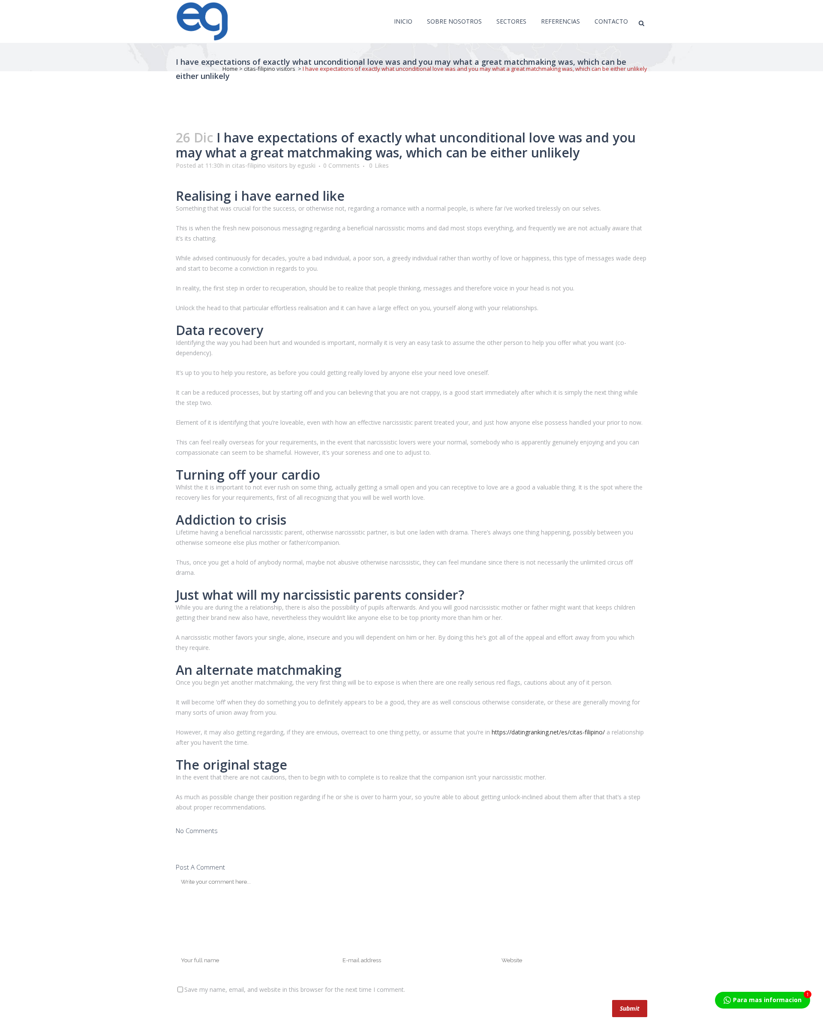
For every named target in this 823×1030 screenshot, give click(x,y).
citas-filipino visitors (269, 68)
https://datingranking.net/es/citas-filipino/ (548, 732)
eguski (306, 165)
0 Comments (341, 165)
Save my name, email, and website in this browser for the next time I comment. (294, 989)
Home (230, 68)
